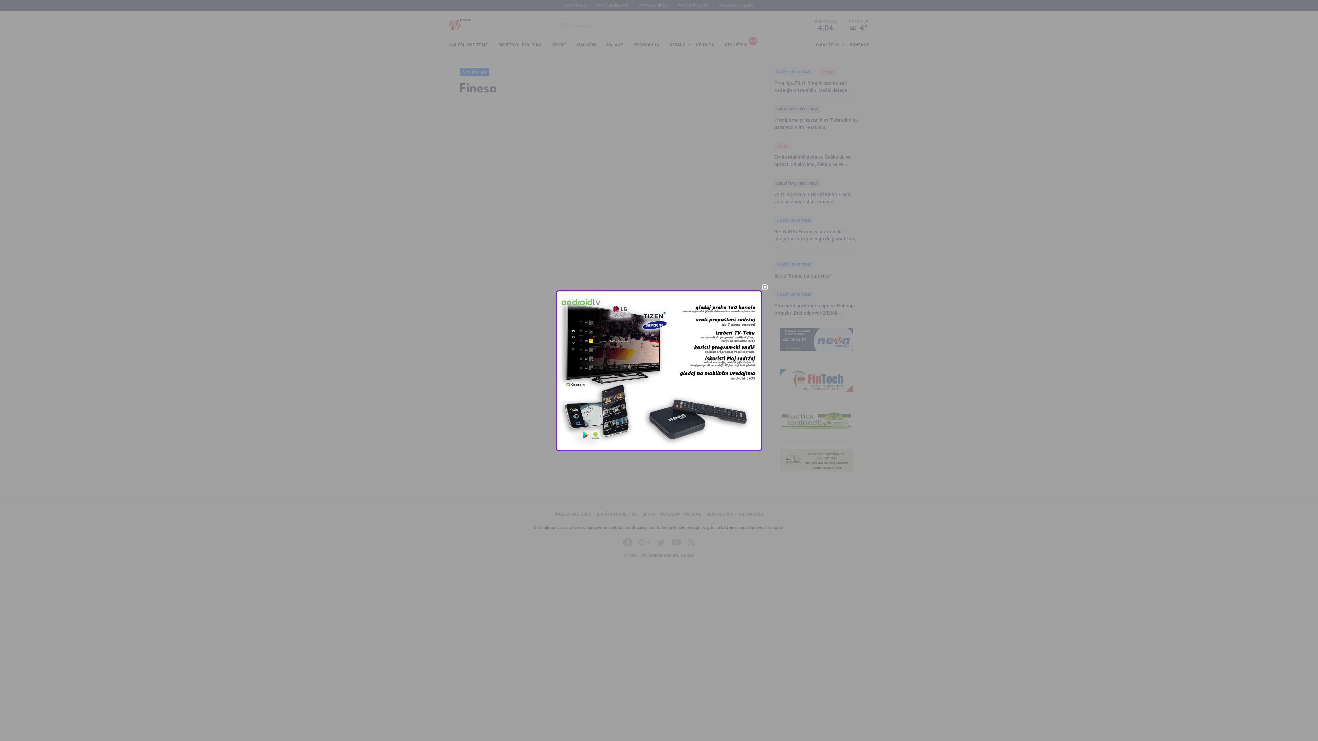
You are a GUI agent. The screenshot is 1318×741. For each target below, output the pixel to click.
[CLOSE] (765, 287)
